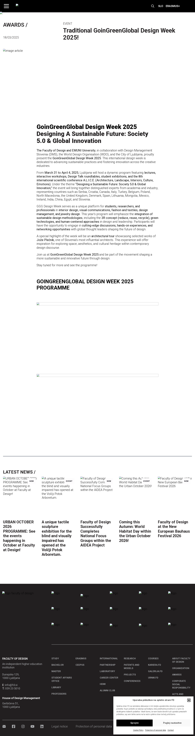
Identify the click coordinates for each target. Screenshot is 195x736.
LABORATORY (107, 671)
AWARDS (176, 674)
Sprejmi (134, 723)
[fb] (13, 726)
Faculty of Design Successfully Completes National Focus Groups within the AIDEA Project (95, 533)
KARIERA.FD (154, 665)
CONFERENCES (132, 681)
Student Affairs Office (61, 679)
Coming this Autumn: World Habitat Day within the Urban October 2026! (135, 531)
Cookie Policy (138, 730)
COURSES (153, 658)
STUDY (55, 658)
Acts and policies (177, 696)
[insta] (23, 726)
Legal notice (59, 726)
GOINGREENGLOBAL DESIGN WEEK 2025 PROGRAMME (85, 284)
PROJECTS (130, 674)
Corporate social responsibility (181, 684)
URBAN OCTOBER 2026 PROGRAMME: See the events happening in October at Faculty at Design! (19, 536)
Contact (171, 730)
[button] (188, 700)
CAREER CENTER (109, 677)
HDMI (103, 684)
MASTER (56, 671)
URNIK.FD (153, 677)
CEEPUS (80, 665)
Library (56, 687)
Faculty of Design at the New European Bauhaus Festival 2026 (174, 529)
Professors (58, 693)
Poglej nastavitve (172, 723)
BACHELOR (57, 665)
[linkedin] (42, 726)
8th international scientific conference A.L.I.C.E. (90, 178)
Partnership (107, 665)
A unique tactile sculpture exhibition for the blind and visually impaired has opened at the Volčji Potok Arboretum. (57, 538)
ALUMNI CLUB (107, 690)
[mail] (4, 726)
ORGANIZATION (180, 668)
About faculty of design (181, 660)
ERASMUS (81, 658)
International (109, 658)
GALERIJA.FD (155, 671)
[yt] (32, 726)
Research (130, 658)
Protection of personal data (155, 730)
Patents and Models (131, 667)
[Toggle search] (153, 6)
